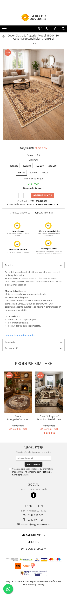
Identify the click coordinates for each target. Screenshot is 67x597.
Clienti (32, 541)
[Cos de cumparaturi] (55, 28)
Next (62, 97)
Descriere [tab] (9, 265)
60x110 (21, 172)
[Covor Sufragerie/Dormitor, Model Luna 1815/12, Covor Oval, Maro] (18, 392)
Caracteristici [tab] (11, 342)
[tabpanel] (33, 94)
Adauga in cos (42, 195)
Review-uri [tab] (11, 348)
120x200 (27, 165)
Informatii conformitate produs (20, 335)
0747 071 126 (35, 519)
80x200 (44, 172)
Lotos (33, 43)
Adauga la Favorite (20, 212)
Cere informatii (45, 212)
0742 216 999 (35, 515)
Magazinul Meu (32, 535)
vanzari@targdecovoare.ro (35, 524)
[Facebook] (33, 495)
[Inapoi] (2, 36)
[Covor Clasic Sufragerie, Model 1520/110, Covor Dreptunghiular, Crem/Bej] (33, 94)
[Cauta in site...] (63, 28)
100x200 (14, 165)
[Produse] (4, 29)
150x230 (40, 165)
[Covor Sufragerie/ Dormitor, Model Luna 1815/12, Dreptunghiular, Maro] (49, 392)
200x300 (52, 165)
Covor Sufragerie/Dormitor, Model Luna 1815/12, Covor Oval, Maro (18, 418)
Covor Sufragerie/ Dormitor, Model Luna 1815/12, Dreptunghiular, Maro (49, 418)
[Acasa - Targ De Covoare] (33, 17)
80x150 (33, 172)
